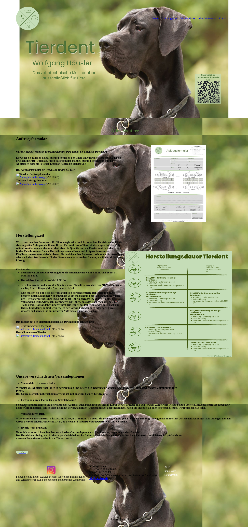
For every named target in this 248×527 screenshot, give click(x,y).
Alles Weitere (205, 18)
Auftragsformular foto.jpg (33, 177)
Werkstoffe (186, 18)
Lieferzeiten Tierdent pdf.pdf (34, 329)
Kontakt (223, 18)
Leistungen (168, 18)
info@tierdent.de (98, 478)
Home (155, 18)
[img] (44, 18)
